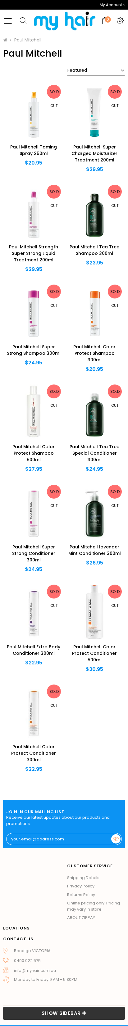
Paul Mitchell (27, 40)
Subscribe (116, 839)
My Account (111, 4)
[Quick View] (23, 125)
